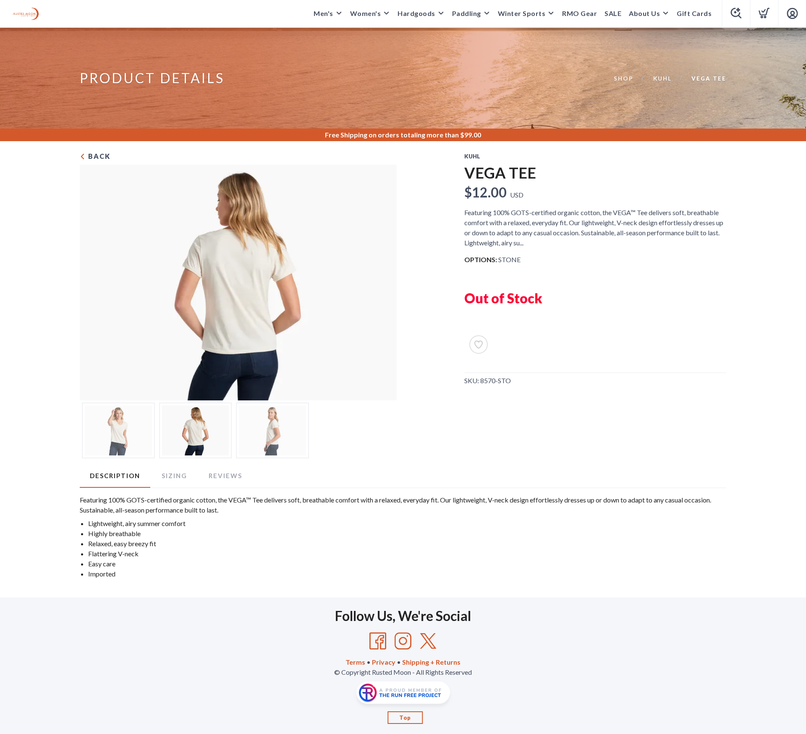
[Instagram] (403, 641)
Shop (623, 78)
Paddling (466, 13)
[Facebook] (377, 641)
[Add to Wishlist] (478, 344)
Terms (355, 662)
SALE (612, 13)
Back (98, 156)
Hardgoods (416, 13)
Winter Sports (522, 13)
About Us (644, 13)
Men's (323, 13)
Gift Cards (694, 13)
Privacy (383, 662)
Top (405, 717)
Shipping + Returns (431, 662)
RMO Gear (579, 13)
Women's (365, 13)
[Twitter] (428, 641)
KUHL (662, 78)
